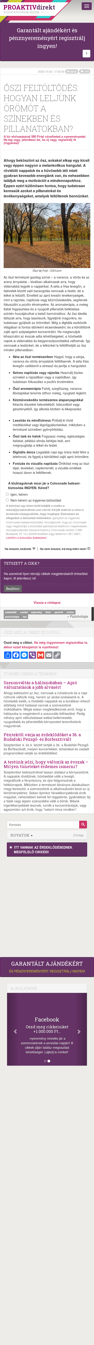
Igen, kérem (19, 494)
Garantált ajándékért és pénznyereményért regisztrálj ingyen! (47, 38)
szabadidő (11, 612)
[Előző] (13, 1029)
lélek (48, 612)
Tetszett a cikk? (21, 563)
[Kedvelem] (33, 548)
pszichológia (12, 616)
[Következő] (81, 1029)
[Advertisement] (47, 905)
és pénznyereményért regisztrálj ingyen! (47, 967)
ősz (25, 616)
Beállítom (13, 588)
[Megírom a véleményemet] (88, 548)
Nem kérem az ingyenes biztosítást (35, 500)
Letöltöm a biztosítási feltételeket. (26, 537)
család (24, 612)
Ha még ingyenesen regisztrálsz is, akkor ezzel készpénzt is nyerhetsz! (46, 644)
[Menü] (87, 6)
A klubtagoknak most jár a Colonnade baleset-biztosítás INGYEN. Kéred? (44, 485)
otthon (70, 612)
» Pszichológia (77, 616)
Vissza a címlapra (47, 602)
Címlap (78, 835)
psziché (59, 612)
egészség (36, 612)
